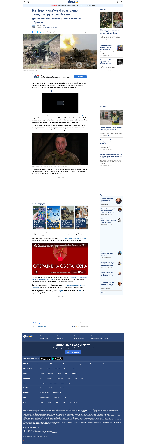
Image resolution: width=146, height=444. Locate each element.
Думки (102, 195)
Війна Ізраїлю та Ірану (72, 5)
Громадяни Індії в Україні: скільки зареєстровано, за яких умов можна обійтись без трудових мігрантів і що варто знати (111, 129)
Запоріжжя (57, 368)
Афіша (41, 402)
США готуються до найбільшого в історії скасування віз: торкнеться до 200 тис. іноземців (111, 156)
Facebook (80, 116)
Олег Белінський (104, 204)
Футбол (42, 373)
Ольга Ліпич (39, 25)
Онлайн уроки (60, 378)
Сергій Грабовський (105, 288)
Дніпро (66, 368)
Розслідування (81, 364)
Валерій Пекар (104, 214)
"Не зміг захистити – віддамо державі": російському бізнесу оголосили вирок (107, 274)
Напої (50, 387)
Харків (48, 368)
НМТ (82, 378)
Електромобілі (53, 383)
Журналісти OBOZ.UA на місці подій (99, 338)
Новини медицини (44, 397)
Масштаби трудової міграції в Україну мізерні (111, 133)
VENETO (82, 5)
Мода (64, 402)
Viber (80, 291)
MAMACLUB (56, 397)
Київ (41, 368)
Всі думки (103, 292)
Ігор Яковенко (104, 278)
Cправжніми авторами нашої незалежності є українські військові (107, 264)
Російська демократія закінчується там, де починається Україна (107, 284)
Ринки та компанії (44, 392)
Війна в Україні (62, 5)
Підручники (49, 378)
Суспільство (106, 364)
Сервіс (69, 383)
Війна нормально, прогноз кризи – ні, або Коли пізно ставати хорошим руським (108, 220)
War (44, 25)
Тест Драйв (43, 383)
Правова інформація (79, 335)
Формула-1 (74, 373)
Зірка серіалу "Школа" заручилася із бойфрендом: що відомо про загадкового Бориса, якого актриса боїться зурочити (107, 62)
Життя (65, 364)
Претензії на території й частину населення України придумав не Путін (108, 210)
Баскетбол (50, 373)
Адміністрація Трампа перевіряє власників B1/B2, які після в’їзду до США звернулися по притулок (111, 162)
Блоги (91, 364)
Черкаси (74, 368)
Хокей (59, 373)
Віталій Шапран (104, 224)
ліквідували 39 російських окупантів (74, 238)
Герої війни (54, 5)
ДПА (69, 378)
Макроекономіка (57, 392)
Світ (51, 364)
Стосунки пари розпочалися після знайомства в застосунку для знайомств (107, 67)
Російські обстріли (90, 5)
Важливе (103, 9)
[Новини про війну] (75, 326)
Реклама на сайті (44, 338)
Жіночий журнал (74, 402)
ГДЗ (41, 378)
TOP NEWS (103, 107)
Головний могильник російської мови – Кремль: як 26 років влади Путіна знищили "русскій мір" (107, 200)
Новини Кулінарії (60, 387)
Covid (65, 397)
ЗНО (76, 378)
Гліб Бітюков (104, 257)
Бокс (66, 373)
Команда (59, 335)
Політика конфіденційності (97, 335)
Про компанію (43, 335)
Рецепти (42, 387)
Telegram (60, 291)
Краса (57, 402)
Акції (62, 383)
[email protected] (41, 432)
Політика (39, 364)
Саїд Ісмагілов (104, 267)
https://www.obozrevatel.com (73, 409)
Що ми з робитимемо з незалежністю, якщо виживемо (107, 253)
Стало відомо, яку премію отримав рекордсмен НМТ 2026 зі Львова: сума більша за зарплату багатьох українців (107, 47)
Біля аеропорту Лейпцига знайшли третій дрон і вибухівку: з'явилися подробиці (111, 141)
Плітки (49, 402)
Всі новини (120, 364)
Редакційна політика (41, 326)
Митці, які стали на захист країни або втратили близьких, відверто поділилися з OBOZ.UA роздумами (110, 37)
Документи (60, 338)
